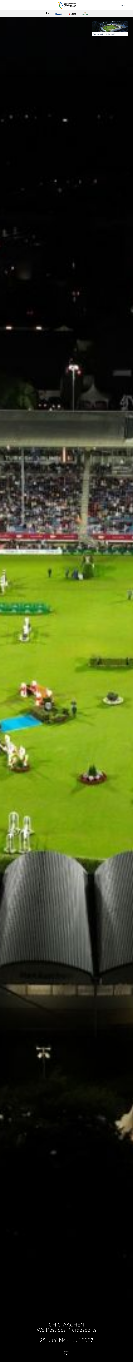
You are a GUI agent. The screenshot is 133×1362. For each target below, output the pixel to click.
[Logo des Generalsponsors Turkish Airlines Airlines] (72, 13)
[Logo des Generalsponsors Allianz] (58, 13)
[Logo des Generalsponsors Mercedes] (47, 13)
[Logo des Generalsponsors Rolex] (85, 13)
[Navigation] (8, 5)
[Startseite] (66, 5)
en (125, 5)
